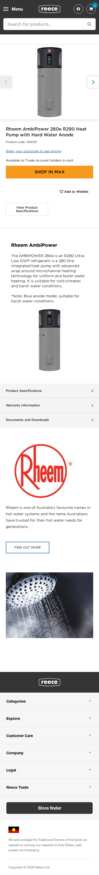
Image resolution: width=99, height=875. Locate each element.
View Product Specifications (27, 209)
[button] (93, 82)
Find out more (27, 547)
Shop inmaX (50, 171)
